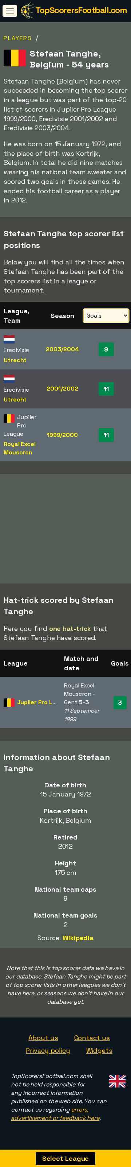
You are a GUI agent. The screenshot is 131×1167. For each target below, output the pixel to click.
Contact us (92, 1038)
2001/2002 (62, 388)
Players (18, 38)
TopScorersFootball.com (81, 10)
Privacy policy (48, 1050)
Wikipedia (78, 938)
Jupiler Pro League (43, 702)
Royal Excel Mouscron (20, 448)
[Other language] (116, 1078)
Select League (65, 1158)
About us (43, 1038)
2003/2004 (62, 349)
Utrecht (15, 360)
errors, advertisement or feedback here (55, 1114)
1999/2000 (62, 435)
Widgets (99, 1050)
